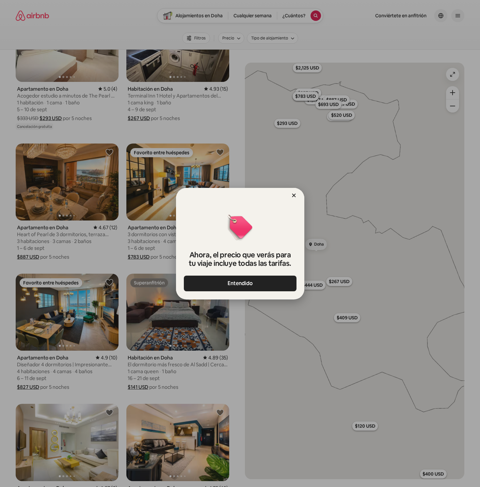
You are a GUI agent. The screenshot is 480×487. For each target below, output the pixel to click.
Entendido (240, 283)
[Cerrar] (293, 195)
